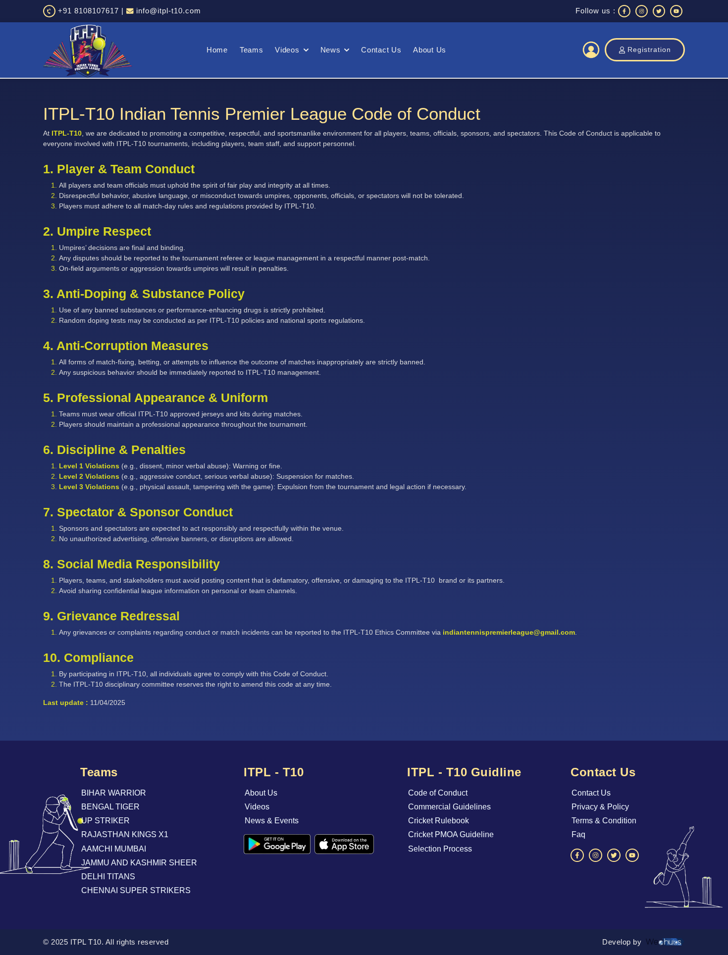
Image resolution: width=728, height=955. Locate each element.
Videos (287, 50)
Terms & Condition (604, 820)
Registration (649, 49)
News (330, 50)
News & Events (272, 820)
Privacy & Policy (600, 807)
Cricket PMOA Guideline (451, 834)
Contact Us (381, 50)
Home (217, 50)
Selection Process (440, 849)
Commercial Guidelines (449, 807)
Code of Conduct (438, 793)
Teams (251, 50)
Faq (578, 834)
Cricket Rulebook (438, 820)
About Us (429, 50)
